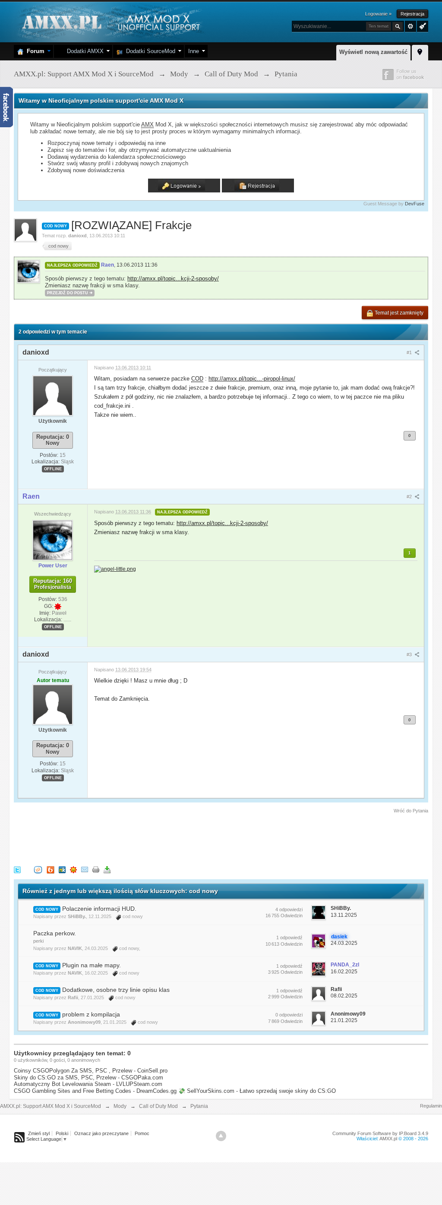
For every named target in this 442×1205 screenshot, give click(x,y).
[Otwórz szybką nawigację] (420, 51)
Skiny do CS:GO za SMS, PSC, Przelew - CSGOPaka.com (88, 1077)
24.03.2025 (344, 943)
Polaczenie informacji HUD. (99, 908)
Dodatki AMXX (83, 51)
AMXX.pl (388, 1138)
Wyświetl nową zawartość (373, 52)
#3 (410, 654)
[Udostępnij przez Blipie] (50, 869)
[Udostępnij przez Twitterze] (17, 869)
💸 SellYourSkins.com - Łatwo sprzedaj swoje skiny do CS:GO (257, 1091)
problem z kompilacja (91, 1014)
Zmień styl (39, 1133)
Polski (62, 1133)
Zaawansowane (410, 26)
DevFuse (414, 203)
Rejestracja (412, 13)
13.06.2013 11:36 (137, 265)
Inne (193, 51)
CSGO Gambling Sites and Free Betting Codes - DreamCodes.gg (95, 1091)
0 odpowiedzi (289, 1014)
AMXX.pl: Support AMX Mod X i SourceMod (50, 1106)
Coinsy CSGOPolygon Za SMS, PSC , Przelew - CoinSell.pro (90, 1070)
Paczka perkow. (54, 933)
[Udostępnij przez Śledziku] (62, 869)
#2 (410, 496)
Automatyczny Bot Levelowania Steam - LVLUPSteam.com (88, 1084)
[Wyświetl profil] (52, 396)
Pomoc (142, 1133)
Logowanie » (378, 13)
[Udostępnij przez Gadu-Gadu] (73, 869)
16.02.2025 (344, 972)
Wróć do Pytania (411, 810)
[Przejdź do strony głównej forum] (110, 21)
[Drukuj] (95, 869)
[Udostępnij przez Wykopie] (38, 869)
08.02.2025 (344, 996)
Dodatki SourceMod (149, 51)
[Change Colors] (421, 25)
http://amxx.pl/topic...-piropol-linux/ (251, 378)
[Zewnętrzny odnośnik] (115, 568)
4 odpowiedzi (289, 909)
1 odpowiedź (289, 937)
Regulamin (431, 1105)
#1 (410, 352)
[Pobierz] (107, 869)
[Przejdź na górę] (221, 1136)
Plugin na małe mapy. (91, 965)
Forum (33, 51)
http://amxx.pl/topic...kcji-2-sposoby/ (173, 278)
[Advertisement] (171, 838)
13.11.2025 (344, 915)
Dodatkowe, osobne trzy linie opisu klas (116, 989)
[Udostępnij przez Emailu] (84, 869)
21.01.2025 (344, 1020)
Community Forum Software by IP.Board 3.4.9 (380, 1133)
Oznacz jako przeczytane (101, 1133)
